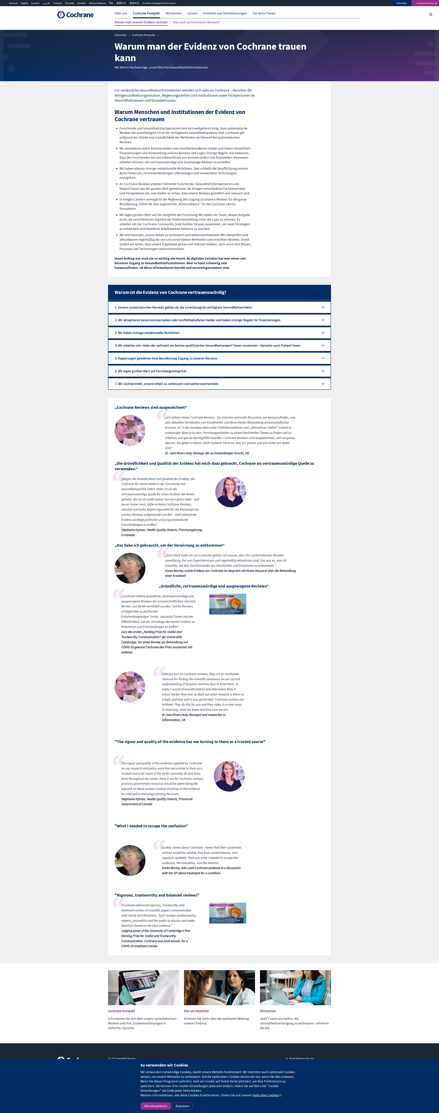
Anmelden (401, 3)
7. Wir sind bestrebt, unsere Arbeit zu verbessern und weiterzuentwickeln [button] (166, 384)
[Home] (80, 15)
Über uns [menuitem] (121, 13)
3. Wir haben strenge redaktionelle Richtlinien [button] (147, 333)
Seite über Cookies (266, 1095)
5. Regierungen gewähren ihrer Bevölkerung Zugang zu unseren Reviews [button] (166, 358)
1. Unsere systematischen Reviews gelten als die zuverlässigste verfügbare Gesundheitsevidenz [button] (183, 307)
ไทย (111, 3)
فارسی (46, 3)
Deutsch (13, 3)
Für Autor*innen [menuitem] (264, 13)
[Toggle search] (430, 14)
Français (57, 3)
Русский (69, 3)
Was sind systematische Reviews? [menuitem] (196, 22)
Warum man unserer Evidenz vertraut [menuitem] (141, 22)
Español (35, 3)
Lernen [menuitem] (192, 13)
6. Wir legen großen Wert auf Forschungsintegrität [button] (150, 371)
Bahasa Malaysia (97, 3)
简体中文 (134, 3)
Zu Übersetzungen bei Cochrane (159, 3)
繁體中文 (121, 3)
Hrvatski (81, 3)
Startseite (121, 35)
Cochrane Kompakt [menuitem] (146, 13)
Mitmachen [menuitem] (174, 13)
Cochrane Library (425, 3)
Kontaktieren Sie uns (301, 1058)
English (24, 3)
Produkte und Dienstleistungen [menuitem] (225, 13)
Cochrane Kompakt (143, 35)
